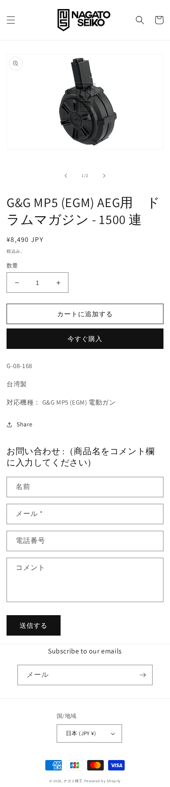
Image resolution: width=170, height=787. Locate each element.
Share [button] (25, 424)
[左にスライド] (65, 175)
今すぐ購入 (85, 339)
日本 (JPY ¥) (81, 733)
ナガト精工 (73, 780)
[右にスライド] (104, 175)
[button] (10, 20)
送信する (34, 625)
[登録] (142, 675)
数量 (12, 265)
